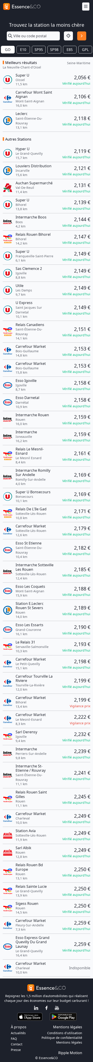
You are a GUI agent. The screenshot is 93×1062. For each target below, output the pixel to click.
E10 (23, 49)
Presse (16, 1050)
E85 (70, 49)
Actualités (18, 1033)
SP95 (39, 49)
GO (8, 49)
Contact (16, 1044)
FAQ (14, 1038)
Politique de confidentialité (62, 1038)
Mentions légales (69, 1042)
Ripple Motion (70, 1052)
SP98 (54, 49)
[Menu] (85, 6)
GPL (85, 49)
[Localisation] (68, 35)
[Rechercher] (81, 35)
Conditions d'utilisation (64, 1033)
